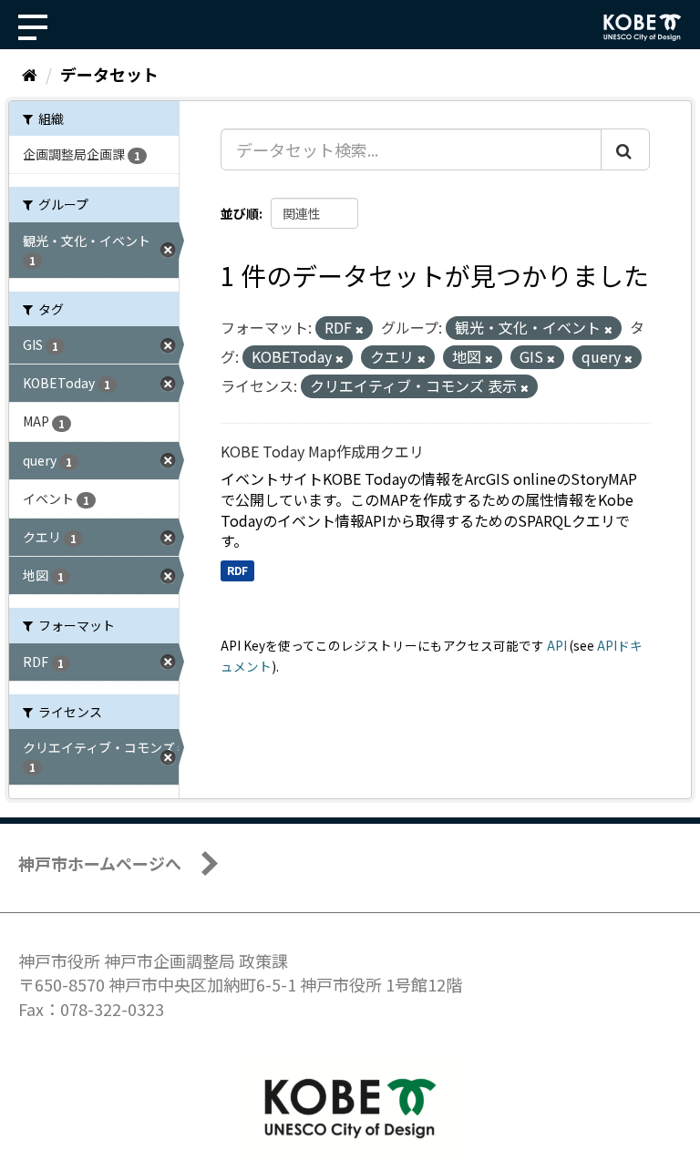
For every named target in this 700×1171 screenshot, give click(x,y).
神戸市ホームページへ (99, 863)
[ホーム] (29, 74)
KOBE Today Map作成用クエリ (322, 451)
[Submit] (625, 149)
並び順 (240, 213)
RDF (237, 570)
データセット (109, 74)
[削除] (359, 329)
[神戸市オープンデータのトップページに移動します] (642, 27)
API (557, 645)
